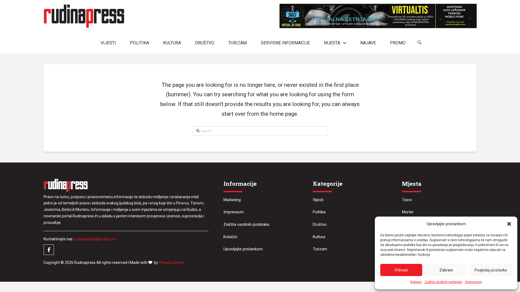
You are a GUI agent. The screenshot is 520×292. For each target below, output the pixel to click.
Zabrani (446, 270)
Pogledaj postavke (490, 270)
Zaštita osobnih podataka (443, 282)
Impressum (473, 282)
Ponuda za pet (171, 262)
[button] (509, 224)
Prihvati (401, 270)
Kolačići (416, 282)
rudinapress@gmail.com (95, 239)
